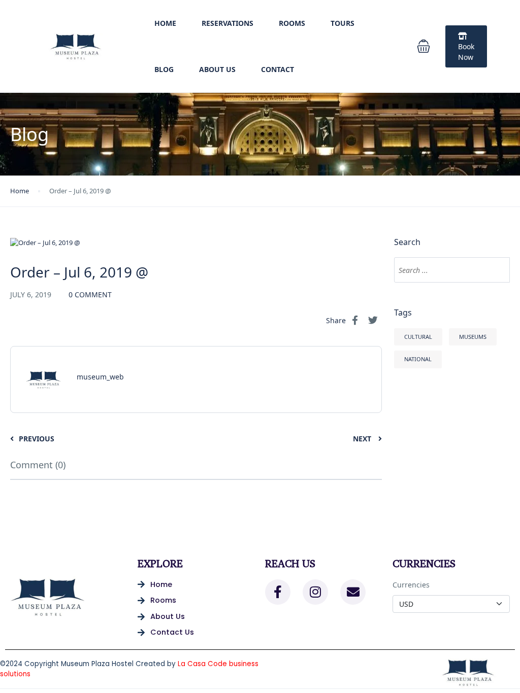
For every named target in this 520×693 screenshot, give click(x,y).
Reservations (227, 23)
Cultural (418, 336)
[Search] (497, 270)
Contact (277, 69)
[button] (423, 46)
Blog (164, 69)
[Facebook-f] (277, 592)
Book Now (466, 52)
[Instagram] (315, 592)
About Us (217, 69)
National (418, 359)
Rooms (292, 23)
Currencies (411, 585)
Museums (472, 336)
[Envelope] (353, 592)
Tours (342, 23)
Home (165, 23)
